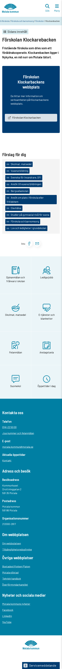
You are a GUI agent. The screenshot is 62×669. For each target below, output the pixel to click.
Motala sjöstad (10, 572)
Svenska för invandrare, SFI (26, 177)
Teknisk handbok (11, 578)
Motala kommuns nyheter (16, 603)
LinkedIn (7, 615)
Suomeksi (15, 385)
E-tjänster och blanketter (47, 316)
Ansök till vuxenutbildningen (26, 184)
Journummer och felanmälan (18, 433)
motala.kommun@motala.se (17, 446)
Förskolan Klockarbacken (26, 117)
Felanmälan (15, 352)
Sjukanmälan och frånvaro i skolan (15, 279)
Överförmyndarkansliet (15, 584)
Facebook (7, 609)
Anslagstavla (47, 352)
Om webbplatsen (11, 543)
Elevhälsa (16, 208)
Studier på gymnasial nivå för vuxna (30, 214)
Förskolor (39, 21)
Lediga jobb (46, 277)
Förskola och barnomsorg (22, 21)
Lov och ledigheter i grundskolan (28, 228)
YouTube (6, 622)
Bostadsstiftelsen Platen (16, 566)
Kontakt (6, 460)
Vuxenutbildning (19, 170)
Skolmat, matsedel (21, 164)
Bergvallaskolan (19, 190)
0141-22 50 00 (9, 427)
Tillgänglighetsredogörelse (17, 549)
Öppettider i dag (47, 385)
